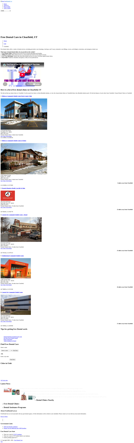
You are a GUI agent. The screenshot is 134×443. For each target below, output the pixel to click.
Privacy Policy (4, 416)
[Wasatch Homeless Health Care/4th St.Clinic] (8, 200)
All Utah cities (4, 380)
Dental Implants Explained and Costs (13, 336)
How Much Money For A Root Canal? (38, 392)
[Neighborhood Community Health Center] (16, 278)
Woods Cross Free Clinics (10, 377)
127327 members (17, 434)
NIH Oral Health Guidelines (11, 426)
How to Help (7, 6)
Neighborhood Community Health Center (13, 255)
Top (2, 441)
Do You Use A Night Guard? (11, 338)
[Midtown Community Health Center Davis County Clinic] (24, 129)
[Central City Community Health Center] (16, 314)
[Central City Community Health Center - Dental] (21, 241)
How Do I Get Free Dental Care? (28, 389)
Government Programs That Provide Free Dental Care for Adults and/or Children (58, 395)
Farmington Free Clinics (10, 370)
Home (5, 4)
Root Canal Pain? (8, 339)
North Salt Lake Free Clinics (11, 375)
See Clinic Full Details (6, 136)
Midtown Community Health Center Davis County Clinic (17, 96)
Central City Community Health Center (12, 292)
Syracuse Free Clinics (9, 376)
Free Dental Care (18, 440)
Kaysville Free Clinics (9, 372)
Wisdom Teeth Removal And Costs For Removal (24, 387)
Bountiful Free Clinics (9, 366)
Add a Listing (7, 8)
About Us (6, 5)
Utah (5, 43)
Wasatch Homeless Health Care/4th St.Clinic (13, 188)
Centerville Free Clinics (9, 368)
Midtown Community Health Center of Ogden (14, 140)
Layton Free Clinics (8, 373)
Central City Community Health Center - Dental (14, 214)
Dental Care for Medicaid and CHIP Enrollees (15, 428)
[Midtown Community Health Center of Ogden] (24, 174)
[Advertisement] (67, 23)
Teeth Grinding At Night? (10, 341)
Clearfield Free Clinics (9, 369)
